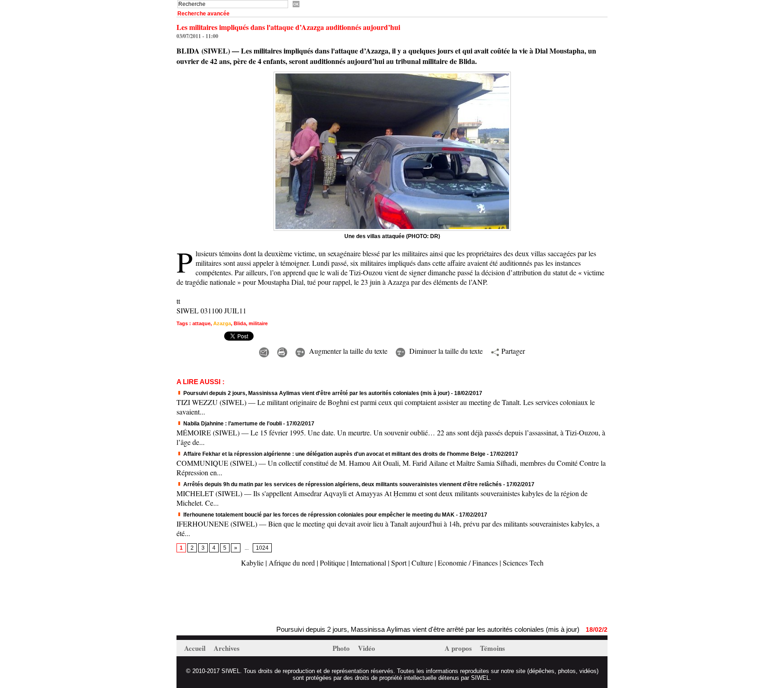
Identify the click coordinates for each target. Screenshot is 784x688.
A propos (459, 648)
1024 (262, 548)
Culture (422, 562)
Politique (332, 562)
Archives (227, 648)
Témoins (492, 648)
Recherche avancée (203, 13)
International (368, 562)
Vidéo (366, 648)
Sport (399, 562)
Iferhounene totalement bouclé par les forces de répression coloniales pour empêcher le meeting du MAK (318, 515)
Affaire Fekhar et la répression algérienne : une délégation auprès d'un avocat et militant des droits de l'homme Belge (333, 454)
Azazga (222, 323)
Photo (342, 648)
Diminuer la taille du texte (445, 351)
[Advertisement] (282, 597)
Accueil (195, 648)
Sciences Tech (523, 562)
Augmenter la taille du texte (347, 351)
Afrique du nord (292, 562)
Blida (240, 323)
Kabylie (252, 562)
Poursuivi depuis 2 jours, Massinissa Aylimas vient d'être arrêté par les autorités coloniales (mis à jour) (316, 393)
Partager (512, 351)
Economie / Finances (468, 562)
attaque (201, 323)
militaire (258, 323)
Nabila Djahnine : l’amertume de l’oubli (232, 423)
